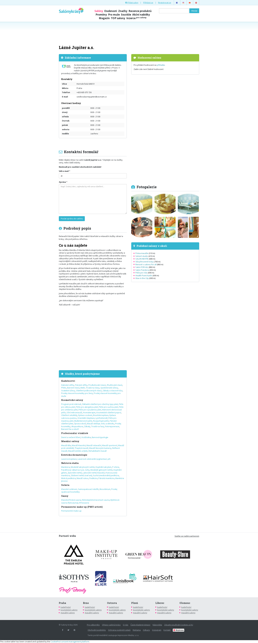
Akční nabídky (141, 14)
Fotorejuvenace (112, 426)
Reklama (137, 630)
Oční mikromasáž (74, 412)
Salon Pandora (142, 270)
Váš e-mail (64, 171)
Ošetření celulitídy (69, 415)
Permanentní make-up (71, 510)
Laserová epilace (69, 459)
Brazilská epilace (101, 415)
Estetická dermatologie (74, 454)
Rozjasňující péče (101, 421)
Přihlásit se (148, 2)
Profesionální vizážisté (74, 433)
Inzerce (136, 18)
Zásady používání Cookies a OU (178, 624)
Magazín (104, 18)
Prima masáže (141, 253)
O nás (125, 624)
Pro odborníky (93, 624)
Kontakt (167, 630)
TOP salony (118, 18)
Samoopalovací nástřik (88, 489)
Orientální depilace (86, 418)
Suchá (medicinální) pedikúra (106, 475)
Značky (122, 11)
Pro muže (114, 14)
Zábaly (87, 426)
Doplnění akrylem (103, 467)
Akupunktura (77, 426)
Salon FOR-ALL (141, 267)
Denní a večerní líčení (70, 437)
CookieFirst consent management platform (70, 641)
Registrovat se (164, 2)
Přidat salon (132, 2)
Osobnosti (110, 11)
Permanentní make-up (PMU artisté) (82, 506)
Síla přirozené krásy (144, 261)
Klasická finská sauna (71, 500)
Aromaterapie (89, 412)
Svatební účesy (68, 390)
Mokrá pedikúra (68, 478)
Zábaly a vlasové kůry (113, 390)
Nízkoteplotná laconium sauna (96, 500)
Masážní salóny (70, 441)
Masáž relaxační (93, 445)
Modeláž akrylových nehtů (83, 467)
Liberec (159, 602)
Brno (86, 602)
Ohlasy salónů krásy (111, 624)
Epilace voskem (85, 415)
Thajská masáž (81, 448)
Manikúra (65, 467)
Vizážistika (86, 437)
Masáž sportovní (109, 445)
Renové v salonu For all (145, 264)
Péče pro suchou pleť (108, 407)
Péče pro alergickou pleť (87, 407)
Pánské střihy (81, 385)
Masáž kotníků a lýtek (78, 451)
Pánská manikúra (106, 478)
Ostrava (112, 602)
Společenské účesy (109, 387)
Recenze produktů (140, 11)
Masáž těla (66, 445)
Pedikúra (93, 478)
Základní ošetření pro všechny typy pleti (100, 404)
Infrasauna (84, 502)
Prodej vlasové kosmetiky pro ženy (77, 393)
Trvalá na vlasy (93, 387)
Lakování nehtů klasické (94, 472)
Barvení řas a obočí (70, 429)
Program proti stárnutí (71, 404)
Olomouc (184, 602)
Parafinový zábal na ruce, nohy (75, 470)
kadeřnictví (66, 607)
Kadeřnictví (68, 380)
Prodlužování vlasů (97, 385)
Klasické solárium (69, 489)
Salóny (99, 11)
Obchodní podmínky (97, 630)
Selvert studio (141, 256)
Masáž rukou (82, 478)
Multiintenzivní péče (83, 421)
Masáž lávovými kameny (100, 448)
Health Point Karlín (143, 275)
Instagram (156, 630)
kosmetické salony (69, 609)
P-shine (115, 467)
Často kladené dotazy (140, 624)
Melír (82, 387)
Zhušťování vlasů (114, 385)
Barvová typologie (100, 437)
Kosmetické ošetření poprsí (108, 412)
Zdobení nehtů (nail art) (81, 475)
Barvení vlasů (73, 387)
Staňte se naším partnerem (187, 536)
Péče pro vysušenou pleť (90, 409)
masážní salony (68, 612)
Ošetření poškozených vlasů (89, 390)
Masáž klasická (79, 445)
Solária (65, 485)
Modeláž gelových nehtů (101, 470)
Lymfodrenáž (102, 418)
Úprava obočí (80, 423)
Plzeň (134, 602)
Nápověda (157, 624)
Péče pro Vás (141, 272)
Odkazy (146, 630)
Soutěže (126, 14)
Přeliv (63, 387)
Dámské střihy (67, 385)
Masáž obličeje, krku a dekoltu (100, 423)
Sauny (64, 496)
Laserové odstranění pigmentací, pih (94, 459)
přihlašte (161, 65)
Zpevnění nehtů (75, 472)
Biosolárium (105, 489)
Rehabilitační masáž (98, 451)
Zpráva (62, 182)
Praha (62, 602)
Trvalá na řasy (97, 426)
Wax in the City (142, 278)
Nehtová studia (70, 463)
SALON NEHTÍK (141, 258)
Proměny (101, 14)
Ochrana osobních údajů (119, 630)
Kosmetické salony (72, 400)
